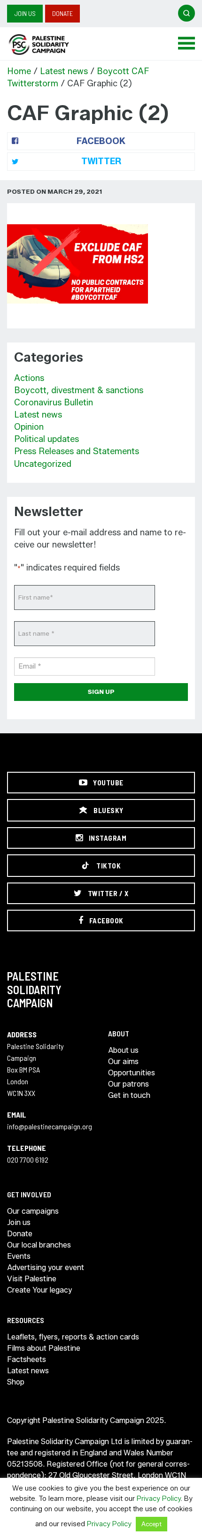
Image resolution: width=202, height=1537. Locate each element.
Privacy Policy (159, 1498)
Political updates (46, 439)
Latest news (64, 71)
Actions (29, 378)
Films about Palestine (43, 1348)
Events (19, 1256)
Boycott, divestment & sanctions (78, 390)
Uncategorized (42, 464)
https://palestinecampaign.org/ (49, 44)
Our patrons (128, 1084)
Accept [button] (151, 1524)
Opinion (29, 427)
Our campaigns (33, 1211)
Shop (15, 1381)
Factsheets (26, 1359)
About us (123, 1050)
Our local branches (39, 1244)
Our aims (123, 1061)
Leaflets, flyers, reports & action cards (73, 1336)
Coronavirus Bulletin (53, 402)
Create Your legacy (39, 1290)
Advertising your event (45, 1267)
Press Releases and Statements (76, 451)
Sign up (101, 691)
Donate (62, 13)
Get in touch (129, 1095)
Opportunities (131, 1072)
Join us (25, 13)
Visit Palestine (31, 1278)
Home (19, 71)
